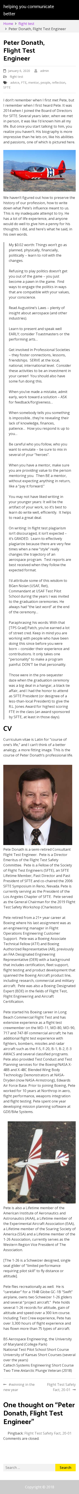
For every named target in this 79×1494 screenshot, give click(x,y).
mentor (33, 82)
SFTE (7, 87)
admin (44, 71)
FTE (24, 82)
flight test (16, 77)
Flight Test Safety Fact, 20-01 (61, 1387)
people (45, 82)
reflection (58, 82)
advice (14, 82)
